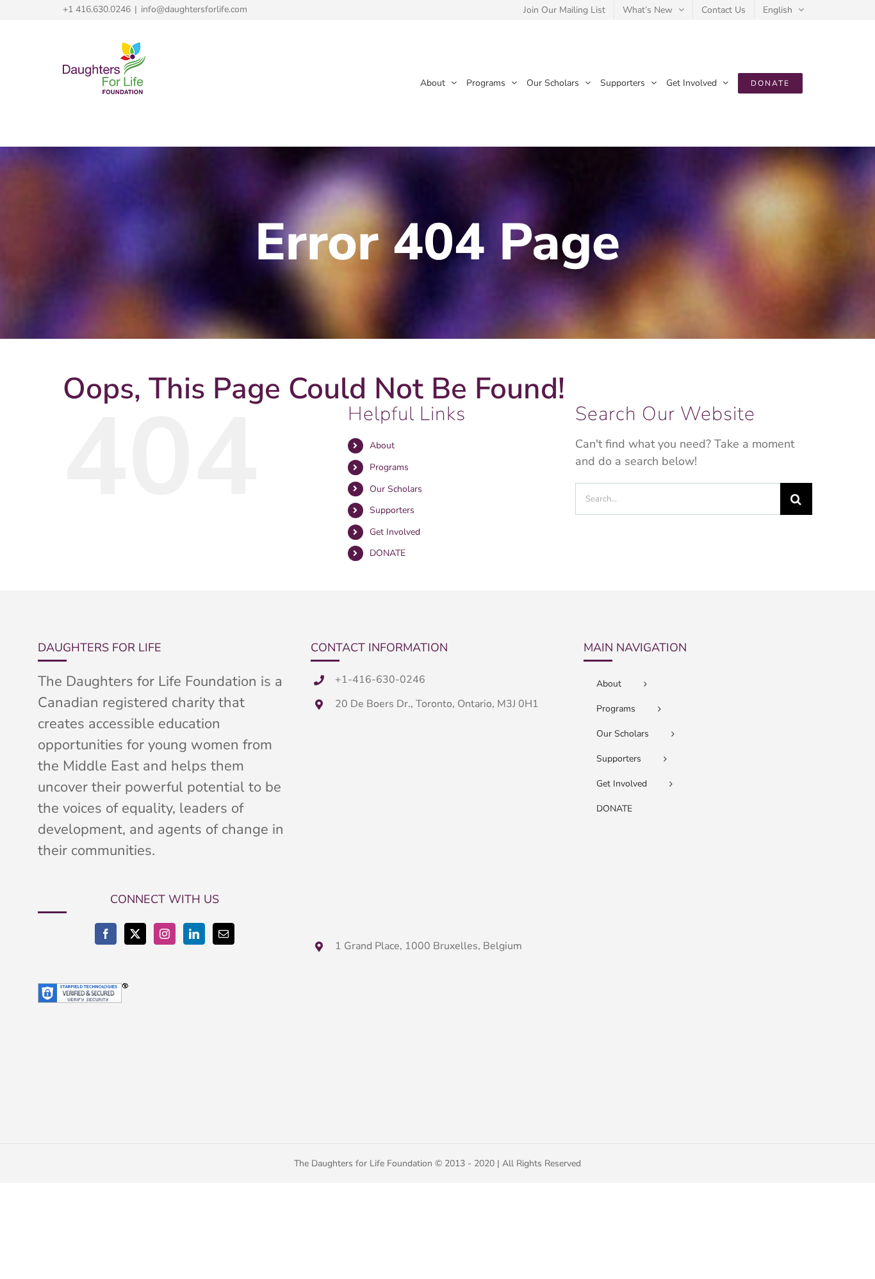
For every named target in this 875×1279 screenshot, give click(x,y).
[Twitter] (135, 934)
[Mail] (223, 934)
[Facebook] (106, 934)
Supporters (392, 510)
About (382, 445)
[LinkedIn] (194, 934)
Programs (389, 467)
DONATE (387, 553)
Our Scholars (396, 489)
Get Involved (395, 532)
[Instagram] (165, 934)
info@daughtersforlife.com (194, 9)
